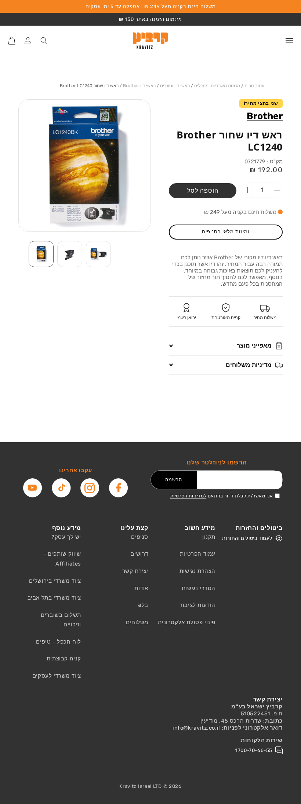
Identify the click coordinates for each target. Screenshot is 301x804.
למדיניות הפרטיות (188, 496)
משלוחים (137, 622)
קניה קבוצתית (64, 658)
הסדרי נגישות (198, 588)
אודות (141, 588)
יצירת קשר (135, 571)
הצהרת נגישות (197, 571)
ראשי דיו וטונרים (175, 85)
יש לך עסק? (66, 537)
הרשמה (173, 479)
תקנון (208, 537)
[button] (289, 41)
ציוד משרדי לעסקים (56, 676)
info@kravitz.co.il (196, 728)
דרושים (139, 554)
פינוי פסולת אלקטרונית (186, 622)
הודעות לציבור (197, 605)
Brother (265, 116)
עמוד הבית (254, 85)
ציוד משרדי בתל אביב (54, 597)
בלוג (143, 605)
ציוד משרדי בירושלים (55, 581)
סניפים (139, 537)
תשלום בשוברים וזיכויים (61, 620)
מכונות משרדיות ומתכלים (217, 85)
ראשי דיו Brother (139, 85)
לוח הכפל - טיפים (58, 641)
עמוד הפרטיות (197, 554)
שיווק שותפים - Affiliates (62, 559)
